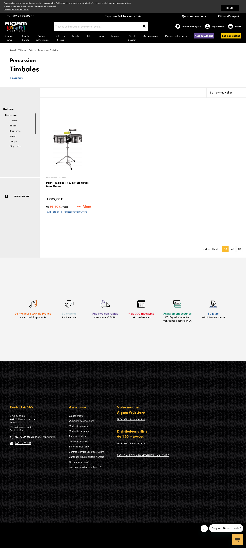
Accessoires (150, 36)
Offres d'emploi (228, 16)
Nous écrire (23, 443)
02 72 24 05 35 (24, 437)
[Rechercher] (144, 27)
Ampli (25, 37)
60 (239, 249)
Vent (132, 37)
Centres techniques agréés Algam (86, 452)
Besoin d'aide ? (22, 196)
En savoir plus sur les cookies (16, 9)
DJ (88, 36)
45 (232, 249)
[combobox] (101, 26)
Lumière (115, 36)
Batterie (42, 37)
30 (225, 249)
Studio (76, 36)
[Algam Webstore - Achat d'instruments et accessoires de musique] (16, 26)
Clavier (60, 37)
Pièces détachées (176, 36)
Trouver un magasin (131, 419)
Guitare (9, 37)
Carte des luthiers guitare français (86, 457)
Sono (100, 36)
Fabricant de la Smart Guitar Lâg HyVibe (143, 455)
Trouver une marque (131, 443)
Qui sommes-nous (194, 16)
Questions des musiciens (81, 421)
